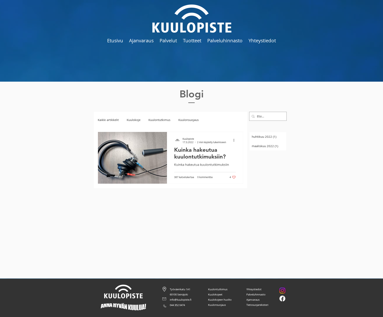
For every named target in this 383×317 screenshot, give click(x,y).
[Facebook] (282, 298)
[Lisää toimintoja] (235, 140)
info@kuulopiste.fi (181, 299)
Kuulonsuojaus (188, 120)
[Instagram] (282, 290)
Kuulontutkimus (159, 120)
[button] (168, 40)
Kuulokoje (133, 120)
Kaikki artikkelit (108, 120)
